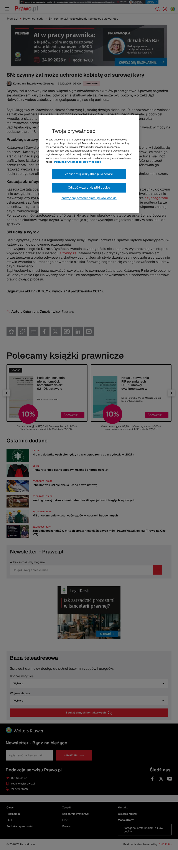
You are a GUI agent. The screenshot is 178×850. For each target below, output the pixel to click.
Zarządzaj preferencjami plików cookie (89, 198)
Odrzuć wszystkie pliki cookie (89, 187)
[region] (89, 164)
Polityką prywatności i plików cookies (77, 161)
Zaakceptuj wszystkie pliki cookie (89, 174)
